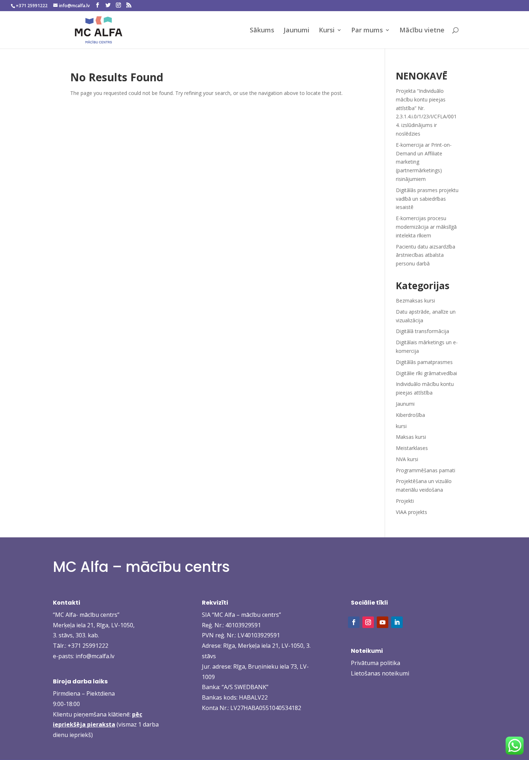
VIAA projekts (411, 512)
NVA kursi (407, 459)
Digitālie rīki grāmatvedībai (426, 373)
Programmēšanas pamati (425, 470)
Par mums (367, 30)
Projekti (405, 500)
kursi (401, 426)
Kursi (327, 30)
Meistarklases (412, 448)
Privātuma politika (375, 663)
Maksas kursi (411, 436)
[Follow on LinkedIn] (397, 622)
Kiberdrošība (410, 414)
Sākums (262, 30)
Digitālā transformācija (422, 331)
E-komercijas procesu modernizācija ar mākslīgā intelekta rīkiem (426, 227)
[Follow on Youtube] (382, 622)
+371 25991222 (88, 646)
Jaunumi (296, 30)
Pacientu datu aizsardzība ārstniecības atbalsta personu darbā (425, 255)
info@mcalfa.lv (95, 656)
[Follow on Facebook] (354, 622)
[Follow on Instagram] (368, 622)
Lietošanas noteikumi (380, 673)
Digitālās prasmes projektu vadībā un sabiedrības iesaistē (427, 199)
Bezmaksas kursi (415, 300)
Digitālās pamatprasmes (424, 362)
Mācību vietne (421, 30)
